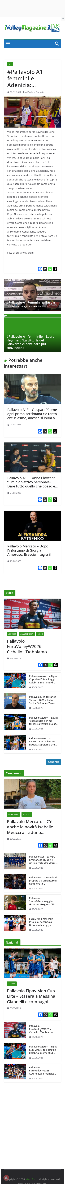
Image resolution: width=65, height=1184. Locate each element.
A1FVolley (30, 92)
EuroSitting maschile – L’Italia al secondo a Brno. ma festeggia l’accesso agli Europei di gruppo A (43, 922)
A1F (10, 64)
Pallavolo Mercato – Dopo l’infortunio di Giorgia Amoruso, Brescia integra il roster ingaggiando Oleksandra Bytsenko (32, 554)
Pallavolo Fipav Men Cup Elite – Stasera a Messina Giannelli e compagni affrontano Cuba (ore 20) (31, 996)
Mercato (27, 814)
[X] (45, 269)
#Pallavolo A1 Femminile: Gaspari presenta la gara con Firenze (31, 304)
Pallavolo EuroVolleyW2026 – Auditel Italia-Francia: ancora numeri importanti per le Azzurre (41, 1070)
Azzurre (12, 634)
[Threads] (55, 269)
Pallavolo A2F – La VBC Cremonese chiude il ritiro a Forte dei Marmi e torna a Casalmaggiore (43, 860)
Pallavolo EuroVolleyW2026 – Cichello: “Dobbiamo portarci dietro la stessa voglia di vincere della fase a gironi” (30, 646)
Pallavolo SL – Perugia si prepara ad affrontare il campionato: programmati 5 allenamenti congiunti (43, 880)
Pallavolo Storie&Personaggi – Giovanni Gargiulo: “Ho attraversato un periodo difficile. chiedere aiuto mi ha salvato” (43, 901)
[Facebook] (40, 269)
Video (40, 634)
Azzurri (11, 984)
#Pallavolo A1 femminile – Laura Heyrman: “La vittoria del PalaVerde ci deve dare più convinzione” (30, 342)
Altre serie (13, 814)
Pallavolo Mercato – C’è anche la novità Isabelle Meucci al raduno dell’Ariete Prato (30, 827)
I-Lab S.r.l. (31, 1179)
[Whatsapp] (50, 269)
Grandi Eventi (26, 634)
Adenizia (40, 92)
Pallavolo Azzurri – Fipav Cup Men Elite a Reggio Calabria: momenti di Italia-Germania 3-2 (43, 679)
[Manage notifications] (6, 1178)
